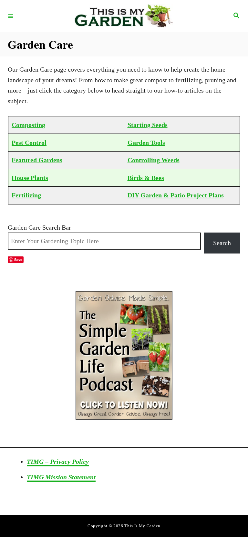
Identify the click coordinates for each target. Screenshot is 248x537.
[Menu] (10, 15)
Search (222, 242)
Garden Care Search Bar (39, 227)
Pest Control (29, 142)
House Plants (30, 177)
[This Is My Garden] (123, 16)
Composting (28, 124)
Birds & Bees (146, 177)
